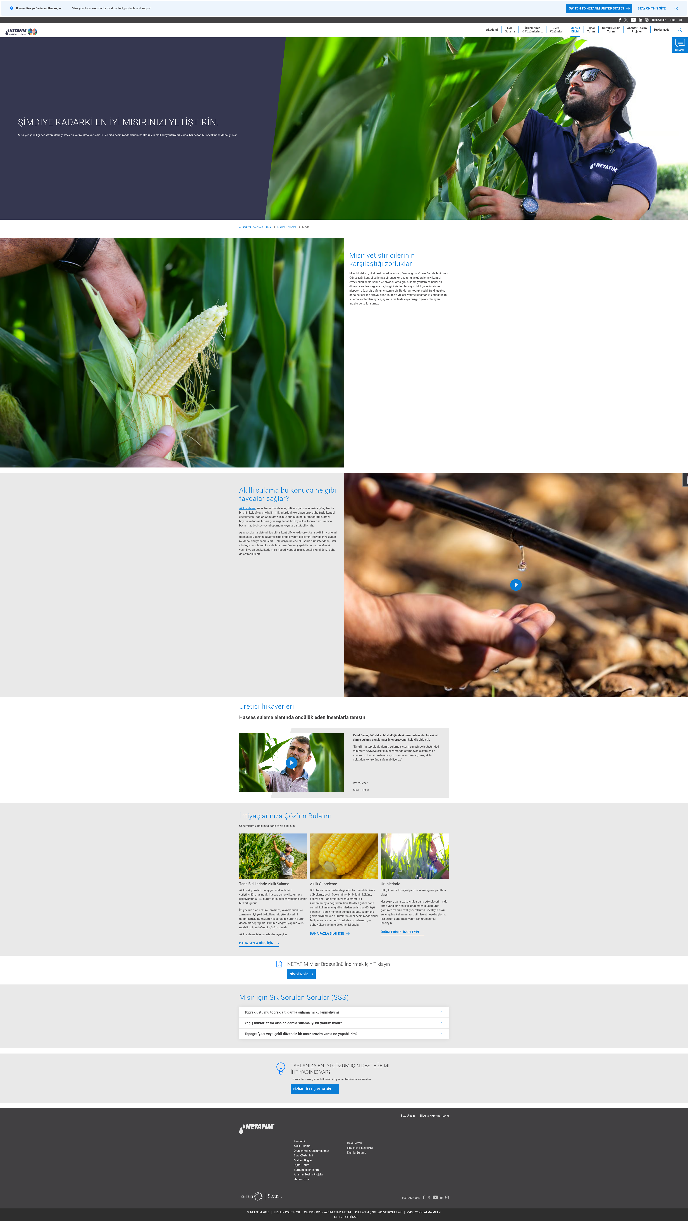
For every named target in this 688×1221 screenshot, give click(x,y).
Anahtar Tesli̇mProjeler (637, 29)
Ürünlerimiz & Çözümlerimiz (311, 1150)
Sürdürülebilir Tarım (306, 1170)
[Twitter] (625, 20)
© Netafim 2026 (258, 1212)
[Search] (680, 30)
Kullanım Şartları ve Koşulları (378, 1212)
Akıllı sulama (247, 508)
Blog (672, 20)
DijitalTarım (591, 29)
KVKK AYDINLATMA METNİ (424, 1212)
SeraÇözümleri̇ (556, 29)
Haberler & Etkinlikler (360, 1147)
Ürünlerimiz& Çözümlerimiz (532, 29)
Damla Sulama (356, 1152)
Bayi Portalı (354, 1143)
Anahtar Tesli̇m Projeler (308, 1174)
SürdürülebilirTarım (611, 29)
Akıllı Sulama (302, 1146)
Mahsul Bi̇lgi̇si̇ (303, 1160)
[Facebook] (618, 20)
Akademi (492, 29)
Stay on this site (652, 8)
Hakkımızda (662, 29)
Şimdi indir (299, 974)
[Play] (516, 585)
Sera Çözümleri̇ (303, 1155)
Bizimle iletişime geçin (312, 1089)
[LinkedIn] (639, 20)
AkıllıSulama (510, 29)
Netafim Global (439, 1116)
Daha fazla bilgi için (256, 943)
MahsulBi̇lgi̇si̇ (575, 29)
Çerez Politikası (346, 1217)
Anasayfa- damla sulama (255, 227)
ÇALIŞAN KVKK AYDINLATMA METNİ (327, 1212)
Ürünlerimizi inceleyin (400, 932)
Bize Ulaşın (659, 20)
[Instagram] (645, 20)
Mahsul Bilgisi (287, 227)
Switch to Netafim (596, 8)
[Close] (676, 8)
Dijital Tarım (301, 1165)
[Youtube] (632, 20)
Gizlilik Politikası (286, 1212)
